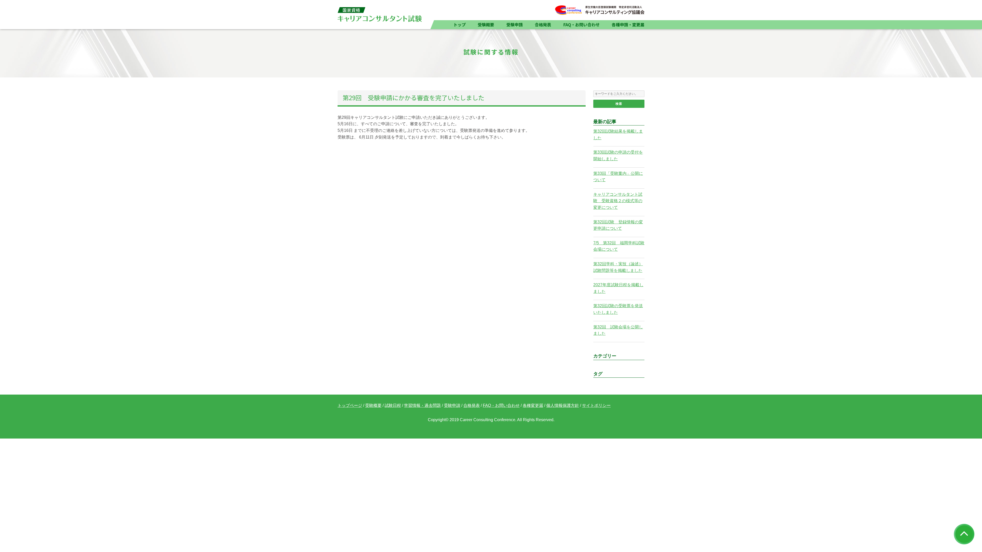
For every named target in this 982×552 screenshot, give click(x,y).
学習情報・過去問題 (422, 405)
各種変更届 (533, 405)
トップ (459, 24)
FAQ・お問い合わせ (581, 24)
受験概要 (486, 24)
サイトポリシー (596, 405)
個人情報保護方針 (562, 405)
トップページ (350, 405)
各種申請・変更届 (628, 24)
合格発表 (543, 24)
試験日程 (393, 405)
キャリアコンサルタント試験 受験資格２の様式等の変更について (617, 201)
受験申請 (514, 24)
